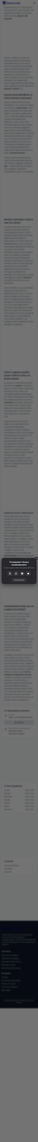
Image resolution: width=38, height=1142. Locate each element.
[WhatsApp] (16, 573)
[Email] (28, 573)
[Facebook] (22, 573)
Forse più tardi (19, 580)
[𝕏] (10, 573)
